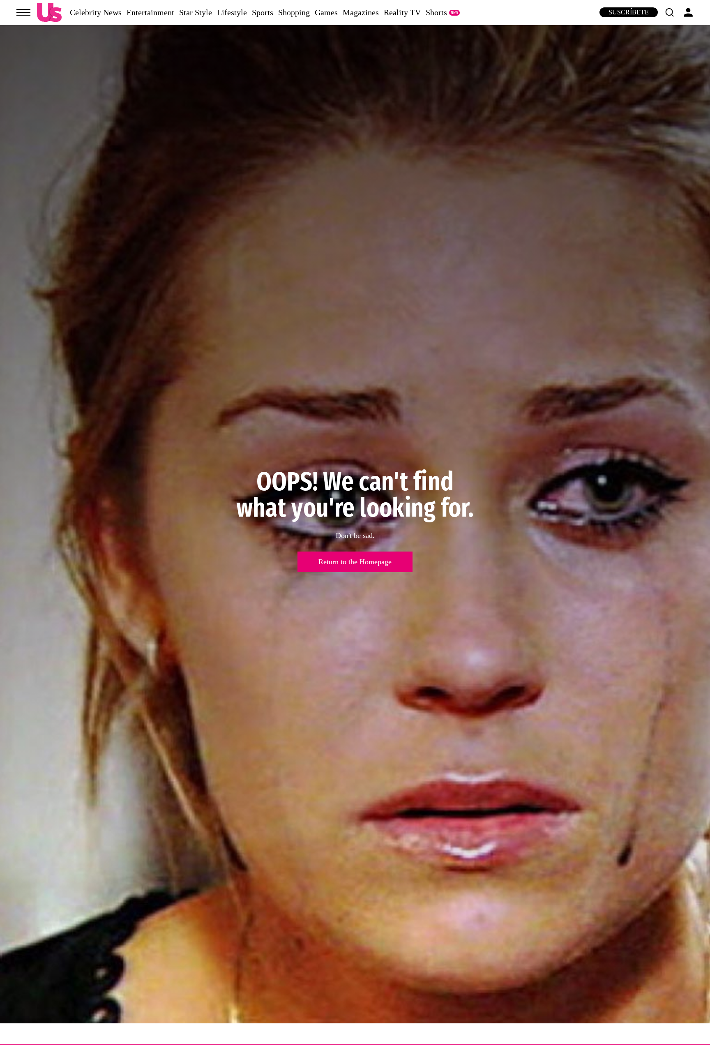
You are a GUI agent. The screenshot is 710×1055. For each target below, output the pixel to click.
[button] (669, 12)
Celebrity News (96, 12)
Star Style (195, 12)
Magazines (361, 12)
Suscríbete (629, 12)
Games (326, 12)
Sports (262, 12)
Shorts (436, 12)
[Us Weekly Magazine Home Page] (49, 12)
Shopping (294, 12)
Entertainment (150, 12)
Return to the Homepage (355, 562)
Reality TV (402, 12)
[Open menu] (23, 12)
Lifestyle (232, 12)
